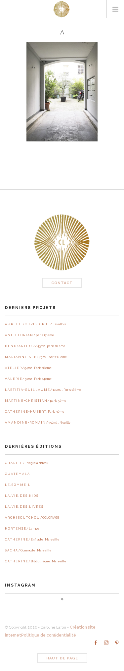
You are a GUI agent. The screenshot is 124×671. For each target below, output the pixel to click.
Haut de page (62, 658)
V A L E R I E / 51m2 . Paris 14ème (28, 379)
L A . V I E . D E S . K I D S (21, 495)
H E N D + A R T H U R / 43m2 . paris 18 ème (35, 346)
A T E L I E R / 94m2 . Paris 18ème (28, 368)
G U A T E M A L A (17, 474)
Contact (62, 283)
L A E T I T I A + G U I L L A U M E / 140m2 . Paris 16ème (43, 389)
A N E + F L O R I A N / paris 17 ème (29, 335)
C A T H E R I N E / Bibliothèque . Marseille (35, 561)
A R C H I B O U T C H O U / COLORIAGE (32, 517)
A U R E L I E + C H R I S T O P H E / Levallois (35, 324)
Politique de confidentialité (48, 635)
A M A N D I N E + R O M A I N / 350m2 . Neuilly (37, 422)
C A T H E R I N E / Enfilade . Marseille (32, 539)
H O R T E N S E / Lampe (22, 528)
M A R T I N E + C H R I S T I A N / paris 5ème (35, 400)
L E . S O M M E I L (17, 485)
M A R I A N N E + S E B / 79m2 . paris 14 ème (36, 357)
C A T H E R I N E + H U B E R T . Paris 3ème (34, 411)
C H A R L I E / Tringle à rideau (26, 463)
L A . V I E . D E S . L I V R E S (24, 506)
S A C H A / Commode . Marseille (28, 550)
